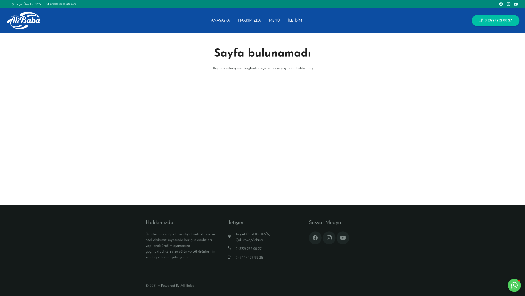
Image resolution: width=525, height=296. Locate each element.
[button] (514, 285)
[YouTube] (515, 4)
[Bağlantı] (23, 20)
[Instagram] (508, 4)
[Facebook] (501, 4)
